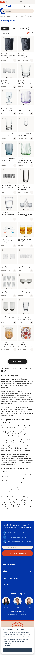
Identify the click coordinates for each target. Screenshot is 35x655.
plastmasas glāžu (26, 407)
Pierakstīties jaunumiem (17, 553)
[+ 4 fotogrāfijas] (26, 203)
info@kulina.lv (17, 612)
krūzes (11, 413)
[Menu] (2, 6)
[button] (17, 28)
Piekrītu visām (17, 650)
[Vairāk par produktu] (26, 70)
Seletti (20, 507)
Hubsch (5, 509)
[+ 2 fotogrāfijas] (9, 256)
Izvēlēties (6, 645)
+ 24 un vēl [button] (17, 361)
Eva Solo (26, 507)
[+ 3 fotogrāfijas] (9, 229)
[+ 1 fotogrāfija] (9, 44)
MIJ (31, 507)
